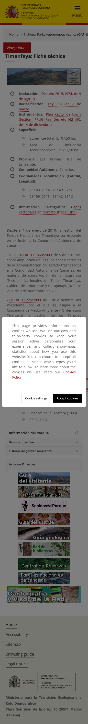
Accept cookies (67, 398)
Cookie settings (36, 398)
